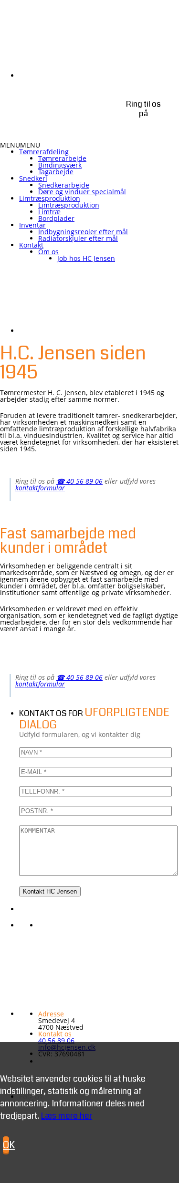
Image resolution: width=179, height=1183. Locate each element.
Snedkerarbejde (63, 184)
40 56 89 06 (56, 1040)
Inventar (32, 224)
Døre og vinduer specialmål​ (82, 191)
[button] (20, 144)
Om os (48, 251)
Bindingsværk (60, 164)
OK (6, 1145)
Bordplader (56, 218)
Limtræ (49, 211)
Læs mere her (66, 1116)
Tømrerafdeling (44, 151)
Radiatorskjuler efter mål (78, 238)
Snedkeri (33, 178)
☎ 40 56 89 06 (79, 481)
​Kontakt (31, 244)
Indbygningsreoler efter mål (83, 231)
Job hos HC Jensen (86, 258)
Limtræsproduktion (49, 198)
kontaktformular (40, 487)
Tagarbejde (56, 171)
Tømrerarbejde (62, 158)
